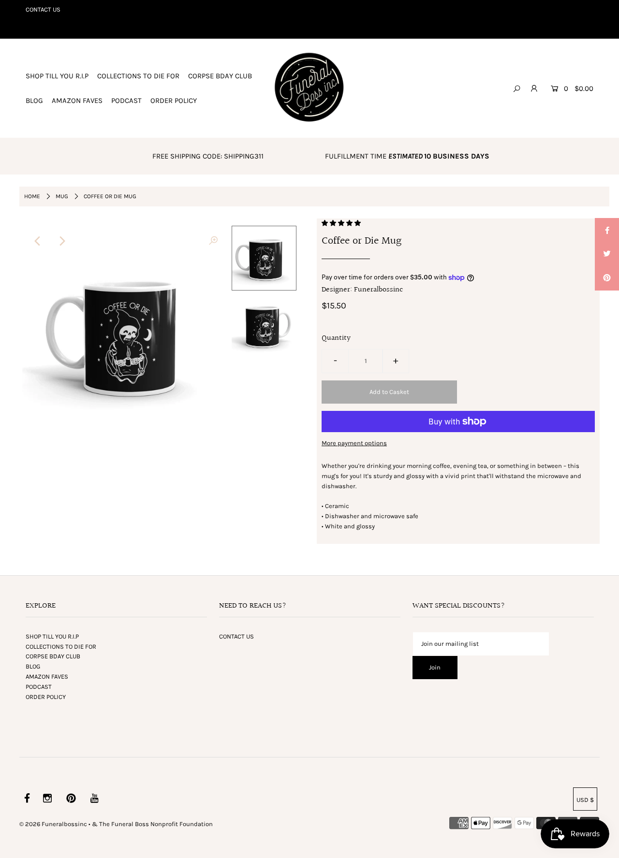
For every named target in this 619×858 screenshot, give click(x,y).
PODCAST (126, 100)
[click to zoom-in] (213, 241)
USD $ (585, 799)
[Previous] (37, 241)
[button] (342, 223)
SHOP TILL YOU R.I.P (57, 76)
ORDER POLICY (173, 100)
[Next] (61, 241)
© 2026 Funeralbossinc (53, 824)
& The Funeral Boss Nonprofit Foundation (152, 824)
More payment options (354, 443)
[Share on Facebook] (607, 230)
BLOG (34, 100)
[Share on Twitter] (607, 254)
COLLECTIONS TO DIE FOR (138, 76)
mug (62, 196)
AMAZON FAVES (77, 100)
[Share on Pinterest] (607, 278)
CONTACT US (43, 9)
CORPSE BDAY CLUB (220, 76)
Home (32, 196)
